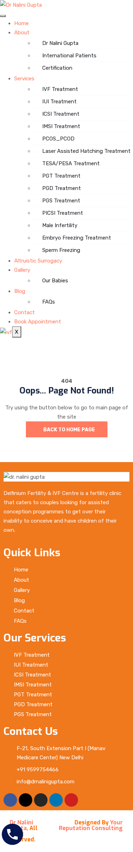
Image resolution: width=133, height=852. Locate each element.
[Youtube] (71, 800)
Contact (24, 312)
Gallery (22, 270)
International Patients (69, 55)
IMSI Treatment (61, 126)
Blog (19, 291)
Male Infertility (59, 225)
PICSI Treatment (62, 213)
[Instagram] (41, 800)
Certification (57, 68)
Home (21, 23)
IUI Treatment (59, 101)
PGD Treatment (61, 188)
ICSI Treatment (60, 114)
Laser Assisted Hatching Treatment (85, 151)
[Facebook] (10, 800)
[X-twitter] (25, 800)
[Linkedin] (56, 800)
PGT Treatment (61, 176)
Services (24, 78)
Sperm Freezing (61, 250)
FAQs (48, 302)
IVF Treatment (60, 89)
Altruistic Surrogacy (38, 261)
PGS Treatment (61, 200)
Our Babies (55, 280)
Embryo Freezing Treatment (76, 238)
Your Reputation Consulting (91, 825)
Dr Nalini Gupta (60, 43)
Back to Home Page (68, 430)
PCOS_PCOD (58, 139)
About (21, 32)
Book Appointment (37, 321)
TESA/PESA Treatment (71, 163)
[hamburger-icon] (3, 16)
